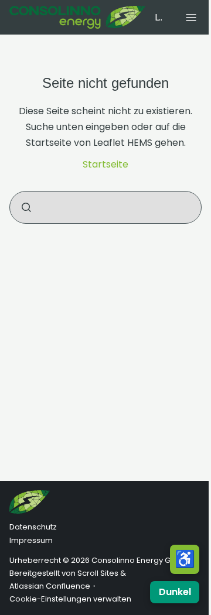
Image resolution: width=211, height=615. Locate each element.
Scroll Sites (97, 573)
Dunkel (175, 592)
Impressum (31, 540)
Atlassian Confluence (49, 586)
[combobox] (105, 207)
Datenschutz (33, 526)
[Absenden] (26, 207)
